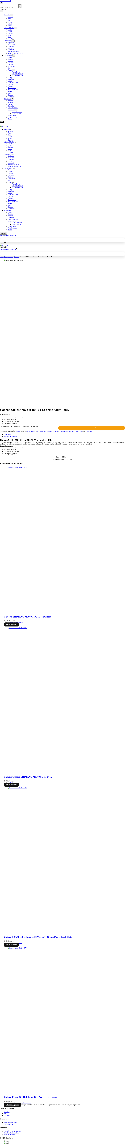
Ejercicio (10, 140)
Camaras (10, 173)
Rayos (10, 203)
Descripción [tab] (7, 434)
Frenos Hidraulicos (17, 186)
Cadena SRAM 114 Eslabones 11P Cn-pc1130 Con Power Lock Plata (38, 937)
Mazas (10, 193)
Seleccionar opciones (12, 1105)
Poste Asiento (12, 200)
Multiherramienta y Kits (15, 166)
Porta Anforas (12, 226)
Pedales (10, 198)
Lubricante (11, 163)
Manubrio (11, 191)
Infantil (10, 138)
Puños (10, 230)
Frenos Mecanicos (17, 187)
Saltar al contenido (5, 1)
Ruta (9, 133)
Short (9, 150)
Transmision (11, 208)
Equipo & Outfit (9, 142)
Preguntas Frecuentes (10, 1122)
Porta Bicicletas (12, 228)
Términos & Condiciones (11, 1133)
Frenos (10, 182)
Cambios (55, 431)
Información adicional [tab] (10, 436)
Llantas (10, 189)
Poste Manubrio (13, 201)
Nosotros (6, 1112)
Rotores (10, 207)
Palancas (10, 196)
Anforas (10, 212)
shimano (70, 431)
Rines (9, 205)
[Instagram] (3, 123)
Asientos (10, 214)
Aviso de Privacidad (10, 1134)
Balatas (10, 170)
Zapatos (10, 152)
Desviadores (11, 179)
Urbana (10, 136)
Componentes (8, 168)
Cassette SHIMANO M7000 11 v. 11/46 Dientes (27, 616)
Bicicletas (7, 129)
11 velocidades (31, 431)
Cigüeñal (10, 177)
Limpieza (11, 159)
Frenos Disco (16, 184)
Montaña (10, 131)
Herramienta (8, 154)
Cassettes (10, 175)
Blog (5, 1113)
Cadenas (10, 172)
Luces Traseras (16, 224)
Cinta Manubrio (13, 219)
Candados (11, 217)
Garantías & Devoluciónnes (12, 1131)
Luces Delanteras (17, 223)
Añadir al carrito (91, 428)
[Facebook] (1, 123)
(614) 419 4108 (26, 124)
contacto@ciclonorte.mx (9, 124)
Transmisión (78, 431)
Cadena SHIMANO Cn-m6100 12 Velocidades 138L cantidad (19, 426)
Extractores (11, 157)
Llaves (10, 161)
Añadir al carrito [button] (11, 624)
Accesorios (7, 210)
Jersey (10, 149)
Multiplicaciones (13, 194)
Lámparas (11, 221)
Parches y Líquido (13, 164)
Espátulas (11, 156)
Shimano (89, 431)
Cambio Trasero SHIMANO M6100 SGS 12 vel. (28, 777)
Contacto (6, 1115)
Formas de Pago (9, 1124)
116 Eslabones (41, 431)
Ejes (9, 180)
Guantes (10, 147)
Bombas (10, 215)
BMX (9, 135)
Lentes (10, 145)
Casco (10, 143)
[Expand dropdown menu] (15, 142)
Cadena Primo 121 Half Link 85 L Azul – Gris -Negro (31, 1097)
